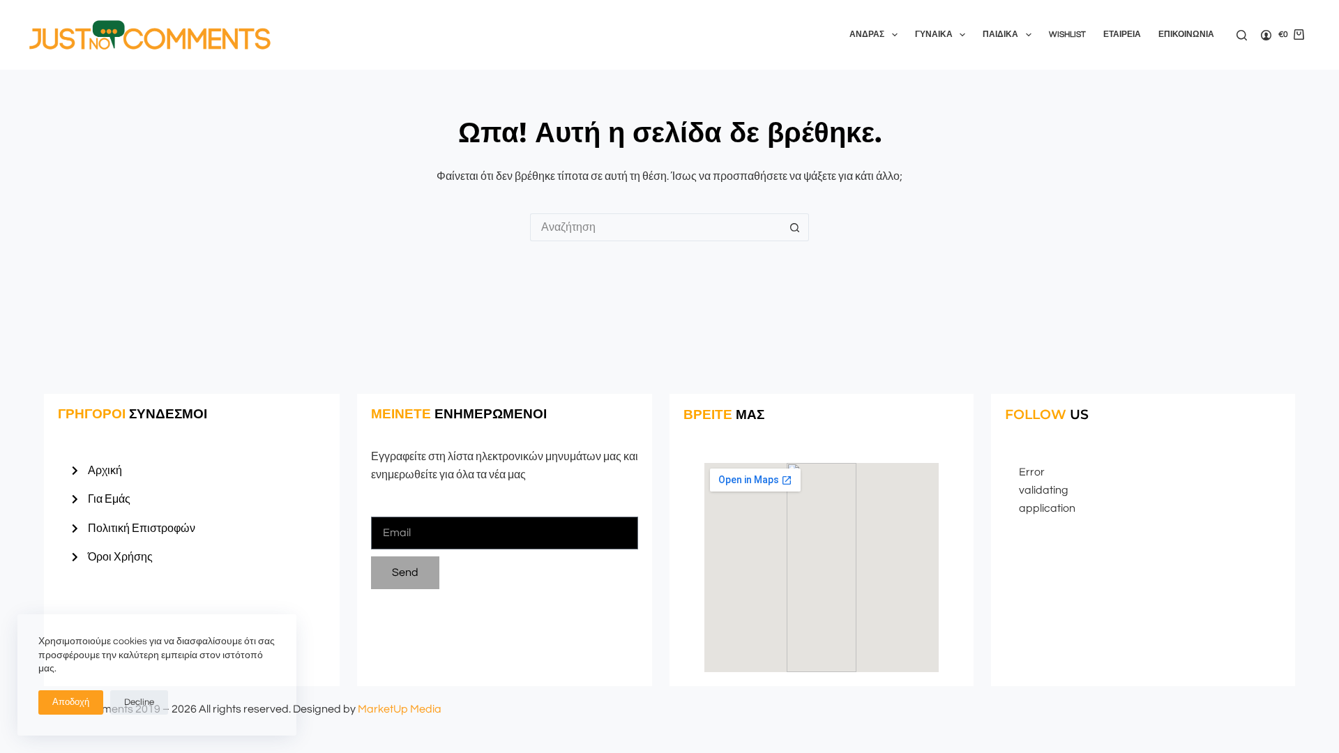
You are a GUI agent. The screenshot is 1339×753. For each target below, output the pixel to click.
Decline (139, 702)
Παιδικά (1000, 34)
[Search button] (795, 227)
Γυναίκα (934, 34)
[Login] (1266, 35)
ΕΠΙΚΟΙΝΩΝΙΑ (1186, 34)
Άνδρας (866, 34)
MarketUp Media (399, 709)
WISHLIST (1067, 34)
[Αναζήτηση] (1241, 35)
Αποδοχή (70, 702)
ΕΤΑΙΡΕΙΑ (1122, 34)
